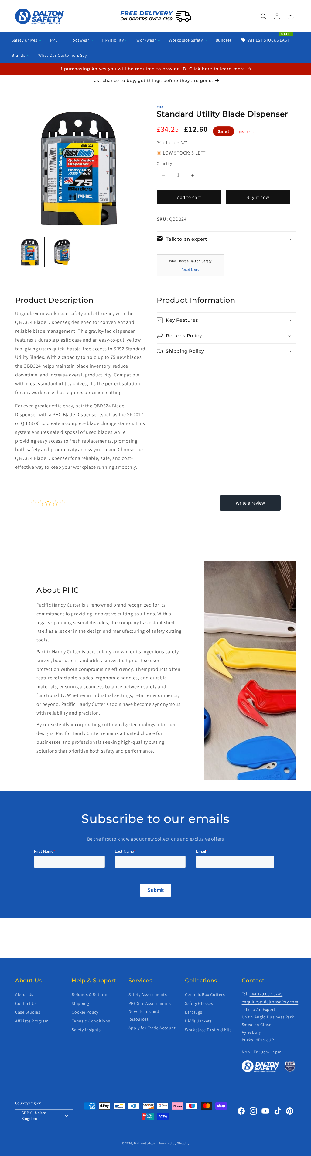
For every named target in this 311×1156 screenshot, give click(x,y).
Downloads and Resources (143, 1015)
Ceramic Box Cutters (205, 994)
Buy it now (257, 197)
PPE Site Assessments (149, 1003)
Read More (190, 269)
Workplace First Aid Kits (208, 1029)
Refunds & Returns (90, 994)
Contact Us (26, 1003)
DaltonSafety (144, 1143)
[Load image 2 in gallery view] (62, 252)
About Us (24, 994)
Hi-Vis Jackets (198, 1021)
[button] (263, 16)
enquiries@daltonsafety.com (270, 1002)
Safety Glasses (199, 1003)
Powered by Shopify (174, 1143)
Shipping (80, 1003)
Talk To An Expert (258, 1009)
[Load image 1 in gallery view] (29, 252)
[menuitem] (26, 40)
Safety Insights (86, 1029)
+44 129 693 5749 (266, 994)
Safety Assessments (147, 994)
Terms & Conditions (91, 1021)
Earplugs (193, 1012)
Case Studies (27, 1012)
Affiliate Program (32, 1021)
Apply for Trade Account (152, 1028)
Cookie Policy (85, 1012)
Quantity (164, 163)
